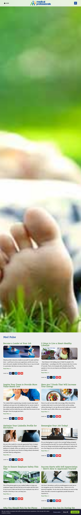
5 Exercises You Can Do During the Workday (58, 509)
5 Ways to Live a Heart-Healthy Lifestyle (56, 344)
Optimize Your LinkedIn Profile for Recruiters (20, 427)
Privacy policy (57, 512)
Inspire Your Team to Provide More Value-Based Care (20, 386)
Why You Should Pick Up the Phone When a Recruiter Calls (20, 509)
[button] (10, 373)
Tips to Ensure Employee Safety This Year (20, 468)
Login (7, 3)
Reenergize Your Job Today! (54, 426)
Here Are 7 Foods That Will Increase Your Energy (58, 386)
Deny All (65, 512)
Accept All (75, 512)
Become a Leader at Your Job (17, 343)
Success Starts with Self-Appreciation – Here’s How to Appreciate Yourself (59, 468)
